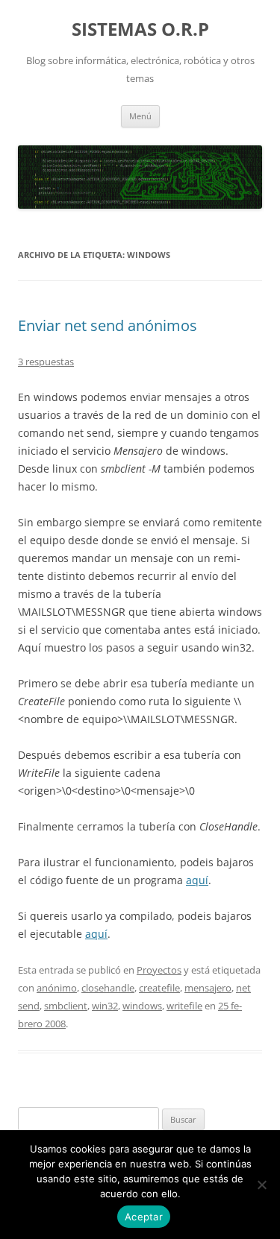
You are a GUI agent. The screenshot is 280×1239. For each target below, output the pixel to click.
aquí (197, 880)
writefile (184, 1005)
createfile (159, 987)
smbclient (65, 1005)
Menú (140, 116)
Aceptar (144, 1217)
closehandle (107, 987)
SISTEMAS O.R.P (140, 29)
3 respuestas (46, 361)
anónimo (57, 987)
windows (142, 1005)
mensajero (207, 987)
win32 (105, 1005)
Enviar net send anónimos (107, 325)
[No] (261, 1184)
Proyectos (159, 970)
